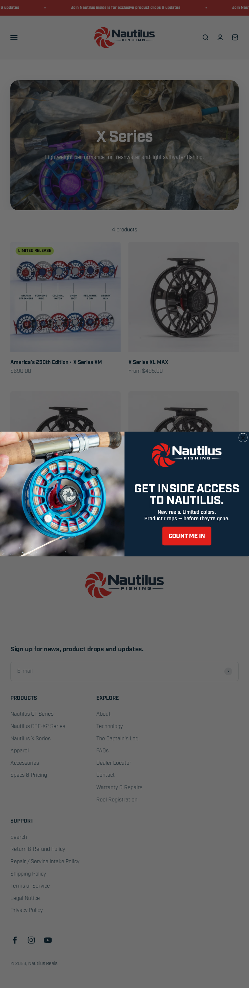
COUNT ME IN (187, 536)
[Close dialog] (243, 438)
